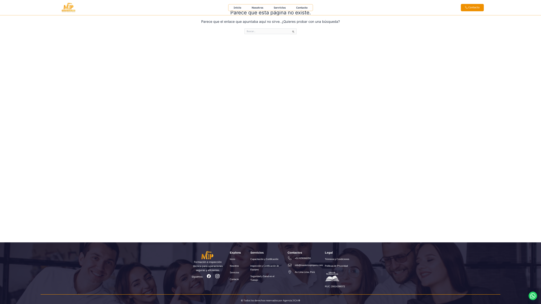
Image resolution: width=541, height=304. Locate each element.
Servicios (280, 7)
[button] (533, 296)
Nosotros (257, 7)
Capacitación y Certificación (264, 259)
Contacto (302, 7)
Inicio (237, 7)
